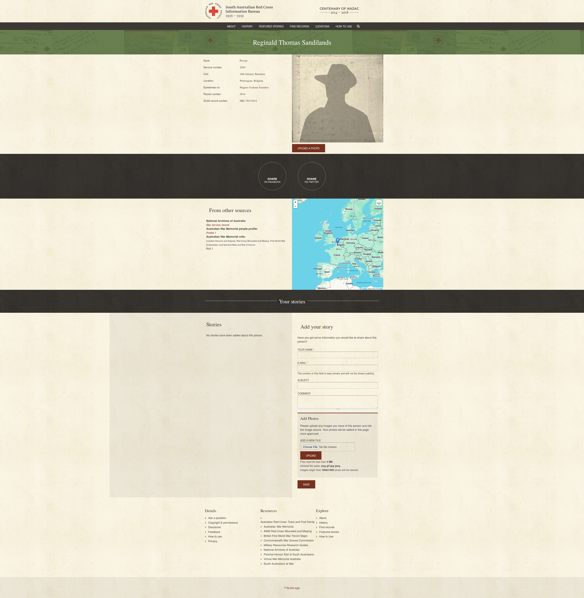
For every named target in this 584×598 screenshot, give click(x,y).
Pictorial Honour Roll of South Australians (289, 554)
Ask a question (217, 518)
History (247, 26)
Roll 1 (209, 248)
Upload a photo (309, 148)
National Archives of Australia (281, 549)
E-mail (302, 363)
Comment (304, 393)
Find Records (299, 26)
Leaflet (364, 288)
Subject (303, 380)
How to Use (344, 26)
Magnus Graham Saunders (254, 87)
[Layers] (379, 203)
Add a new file (310, 440)
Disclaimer (214, 527)
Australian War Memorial (279, 526)
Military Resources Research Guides (286, 545)
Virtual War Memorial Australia (282, 559)
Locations (322, 26)
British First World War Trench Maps (285, 536)
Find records (326, 527)
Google (379, 288)
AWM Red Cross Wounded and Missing (288, 531)
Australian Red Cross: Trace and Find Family (288, 522)
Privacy (212, 541)
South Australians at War (279, 563)
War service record (217, 225)
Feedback (214, 532)
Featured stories (271, 26)
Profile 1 (211, 233)
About (231, 26)
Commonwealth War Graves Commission (289, 540)
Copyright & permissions (223, 522)
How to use (215, 536)
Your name (306, 349)
